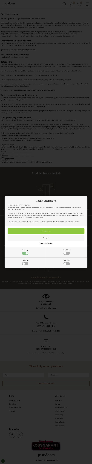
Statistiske (67, 260)
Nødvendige (25, 250)
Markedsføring (66, 250)
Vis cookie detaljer (46, 244)
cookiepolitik (74, 215)
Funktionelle (25, 260)
